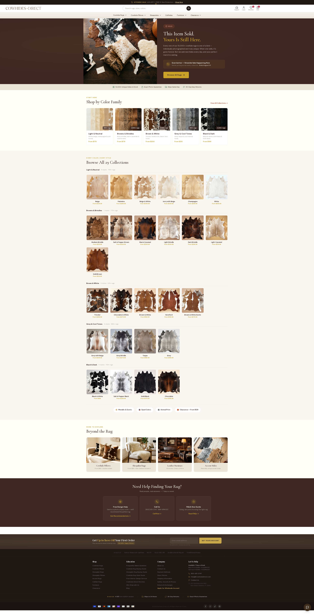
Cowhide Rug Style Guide (135, 575)
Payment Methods (163, 572)
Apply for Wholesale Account (168, 588)
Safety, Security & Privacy (166, 582)
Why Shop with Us (132, 585)
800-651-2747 (196, 573)
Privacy (184, 606)
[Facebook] (206, 606)
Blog (128, 588)
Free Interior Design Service (136, 578)
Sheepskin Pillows (98, 575)
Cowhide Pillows (98, 569)
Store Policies (162, 575)
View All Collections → (219, 103)
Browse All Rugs (174, 75)
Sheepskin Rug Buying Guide (136, 572)
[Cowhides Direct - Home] (23, 8)
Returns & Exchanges (164, 585)
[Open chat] (307, 607)
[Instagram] (210, 606)
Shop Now (179, 2)
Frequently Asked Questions (136, 566)
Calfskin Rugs (97, 582)
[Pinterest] (220, 606)
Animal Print (165, 410)
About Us (160, 566)
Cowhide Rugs (97, 566)
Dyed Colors (146, 410)
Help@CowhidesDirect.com (201, 577)
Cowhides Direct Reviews (135, 582)
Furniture (95, 585)
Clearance (96, 588)
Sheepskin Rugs (98, 572)
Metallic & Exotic (125, 410)
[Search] (188, 8)
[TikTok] (215, 606)
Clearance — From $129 (189, 410)
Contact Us (161, 569)
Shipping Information (164, 578)
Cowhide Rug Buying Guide (136, 569)
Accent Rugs (96, 578)
